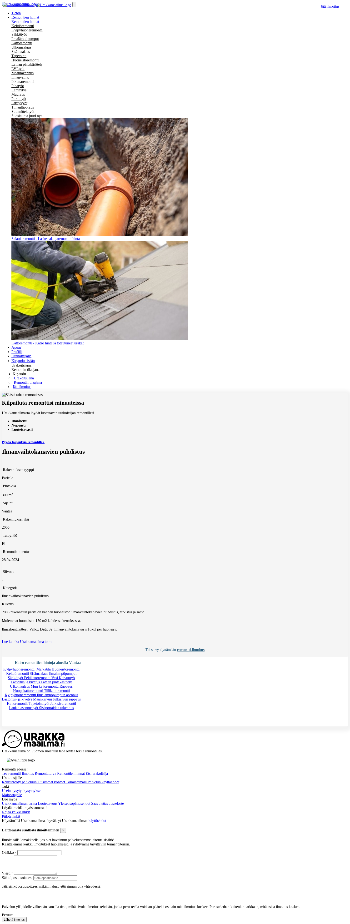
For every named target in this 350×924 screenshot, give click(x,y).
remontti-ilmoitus (191, 650)
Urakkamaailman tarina (20, 803)
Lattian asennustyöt (24, 708)
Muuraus (18, 94)
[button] (19, 374)
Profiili (16, 352)
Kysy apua (17, 724)
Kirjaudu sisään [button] (23, 361)
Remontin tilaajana (25, 370)
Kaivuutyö (67, 678)
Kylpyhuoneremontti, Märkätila (27, 669)
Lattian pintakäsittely (27, 64)
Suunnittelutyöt (22, 111)
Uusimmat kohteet (52, 782)
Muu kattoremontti (45, 686)
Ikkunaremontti (22, 81)
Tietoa (16, 13)
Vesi (55, 678)
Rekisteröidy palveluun (20, 782)
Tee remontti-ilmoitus (18, 773)
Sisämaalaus (20, 52)
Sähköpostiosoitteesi (17, 878)
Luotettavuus (48, 803)
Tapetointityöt (39, 703)
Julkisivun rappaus (67, 699)
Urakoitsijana (21, 365)
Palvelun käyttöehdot (103, 782)
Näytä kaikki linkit (16, 812)
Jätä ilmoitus (330, 6)
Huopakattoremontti (28, 691)
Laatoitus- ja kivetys (17, 699)
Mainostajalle (12, 795)
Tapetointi (18, 56)
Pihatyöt (17, 86)
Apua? (16, 347)
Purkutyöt (18, 99)
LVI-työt (18, 69)
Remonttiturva (46, 773)
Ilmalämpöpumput (25, 39)
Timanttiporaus (22, 107)
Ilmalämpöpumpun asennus (57, 695)
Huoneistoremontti (25, 60)
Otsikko (8, 852)
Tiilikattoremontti (57, 691)
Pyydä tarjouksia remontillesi (23, 442)
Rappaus (66, 686)
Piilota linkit (11, 816)
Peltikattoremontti (37, 678)
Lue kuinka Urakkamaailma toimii (27, 642)
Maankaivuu (43, 699)
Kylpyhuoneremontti (27, 30)
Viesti (6, 873)
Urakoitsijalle (21, 356)
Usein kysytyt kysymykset (21, 791)
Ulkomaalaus (21, 47)
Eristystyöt (19, 103)
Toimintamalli (77, 782)
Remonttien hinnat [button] (25, 17)
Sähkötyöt (19, 34)
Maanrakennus (22, 73)
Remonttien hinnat (25, 22)
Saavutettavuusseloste (107, 803)
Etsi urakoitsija (97, 773)
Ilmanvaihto (20, 77)
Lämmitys (18, 90)
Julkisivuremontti (63, 703)
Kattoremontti (21, 43)
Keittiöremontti (22, 26)
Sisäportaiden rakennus (56, 708)
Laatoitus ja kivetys (26, 682)
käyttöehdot (97, 821)
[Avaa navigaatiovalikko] (74, 4)
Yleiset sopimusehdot (74, 803)
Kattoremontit (18, 703)
